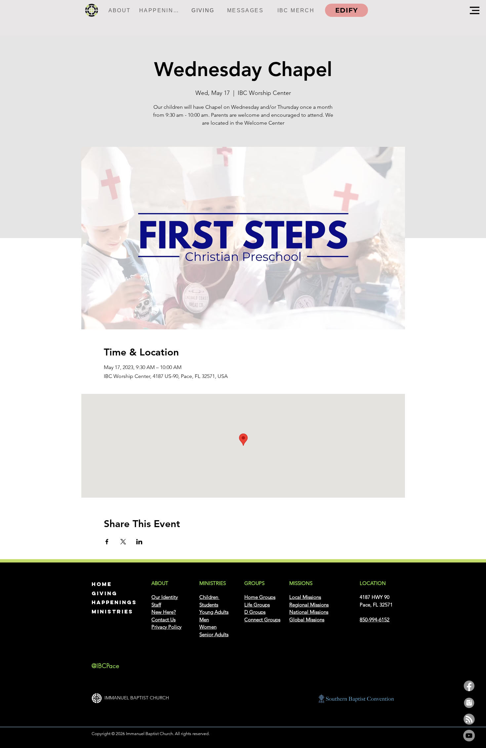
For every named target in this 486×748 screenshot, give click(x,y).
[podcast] (469, 719)
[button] (474, 10)
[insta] (469, 702)
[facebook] (469, 686)
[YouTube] (469, 735)
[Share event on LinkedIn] (139, 541)
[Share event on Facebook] (107, 541)
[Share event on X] (123, 541)
